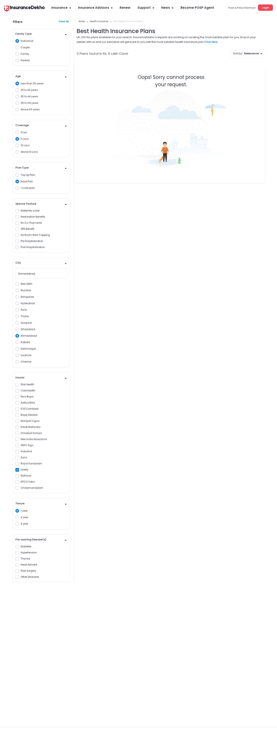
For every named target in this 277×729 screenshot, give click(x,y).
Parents (25, 60)
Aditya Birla (28, 402)
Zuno (24, 457)
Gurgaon (26, 322)
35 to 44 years (29, 96)
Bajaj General (29, 415)
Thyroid (25, 558)
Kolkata (25, 342)
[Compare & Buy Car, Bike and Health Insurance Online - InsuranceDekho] (24, 9)
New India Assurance (34, 439)
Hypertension (29, 552)
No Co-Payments (31, 222)
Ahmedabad (29, 335)
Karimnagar (28, 348)
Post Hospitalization (33, 247)
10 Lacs (25, 145)
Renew (125, 7)
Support (144, 7)
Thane (25, 316)
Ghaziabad (28, 329)
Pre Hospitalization (32, 241)
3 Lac (24, 132)
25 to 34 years (29, 90)
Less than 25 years (32, 83)
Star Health (27, 384)
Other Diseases (30, 577)
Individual (27, 41)
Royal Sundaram (31, 463)
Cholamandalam (32, 488)
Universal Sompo (31, 433)
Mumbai (26, 290)
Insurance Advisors (93, 7)
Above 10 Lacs (29, 152)
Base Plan (27, 181)
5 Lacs (25, 139)
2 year (24, 517)
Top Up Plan (28, 175)
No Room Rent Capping (35, 235)
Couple (25, 47)
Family (25, 54)
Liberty (24, 469)
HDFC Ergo (27, 445)
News (165, 7)
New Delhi (26, 284)
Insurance (59, 7)
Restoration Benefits (33, 216)
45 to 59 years (29, 103)
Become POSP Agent (197, 7)
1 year (24, 510)
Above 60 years (30, 109)
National (26, 475)
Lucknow (26, 355)
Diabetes (26, 546)
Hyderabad (28, 303)
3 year (24, 523)
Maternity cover (30, 210)
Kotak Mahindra (30, 427)
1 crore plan (28, 188)
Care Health (28, 390)
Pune (24, 309)
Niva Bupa (27, 396)
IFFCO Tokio (28, 481)
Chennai (26, 361)
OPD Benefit (27, 229)
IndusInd (26, 451)
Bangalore (27, 296)
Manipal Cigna (30, 421)
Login (265, 7)
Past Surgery (28, 570)
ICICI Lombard (30, 408)
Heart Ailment (29, 564)
